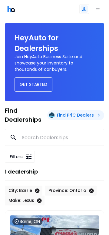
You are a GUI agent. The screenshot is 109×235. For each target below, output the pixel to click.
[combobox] (54, 137)
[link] (11, 8)
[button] (84, 9)
